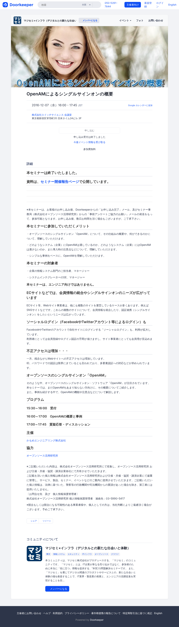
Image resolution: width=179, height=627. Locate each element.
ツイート (46, 521)
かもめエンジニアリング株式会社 (46, 440)
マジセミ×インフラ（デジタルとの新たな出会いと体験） (55, 20)
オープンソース (101, 554)
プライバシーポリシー (77, 613)
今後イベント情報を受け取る (89, 142)
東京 (48, 554)
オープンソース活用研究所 (42, 455)
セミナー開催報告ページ (60, 182)
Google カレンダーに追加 (140, 105)
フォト (140, 20)
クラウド (115, 554)
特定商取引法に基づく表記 (137, 613)
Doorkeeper (96, 619)
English (172, 4)
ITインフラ (87, 554)
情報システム (59, 554)
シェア (33, 521)
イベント (124, 20)
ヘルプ (47, 613)
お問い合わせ (155, 20)
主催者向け (133, 4)
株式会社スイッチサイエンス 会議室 (52, 114)
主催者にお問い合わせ (29, 613)
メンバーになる (89, 20)
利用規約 (58, 613)
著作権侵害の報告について (106, 613)
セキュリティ (73, 554)
